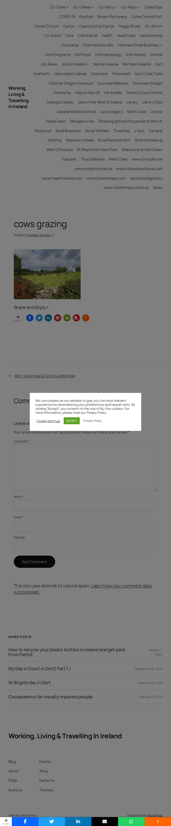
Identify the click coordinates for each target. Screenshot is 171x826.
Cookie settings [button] (48, 421)
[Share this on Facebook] (25, 821)
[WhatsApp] (131, 821)
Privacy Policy (92, 421)
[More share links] (158, 821)
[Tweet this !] (52, 821)
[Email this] (105, 821)
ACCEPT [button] (71, 421)
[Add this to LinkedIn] (78, 821)
